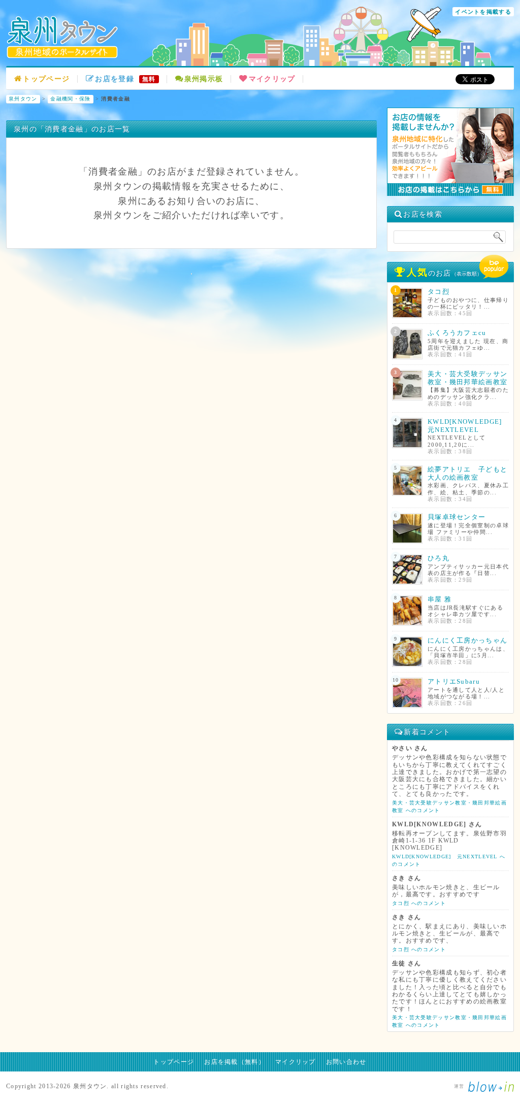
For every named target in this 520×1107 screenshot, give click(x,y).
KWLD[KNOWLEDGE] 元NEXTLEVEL (468, 425)
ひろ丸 (438, 558)
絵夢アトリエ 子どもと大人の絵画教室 (467, 473)
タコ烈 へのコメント (419, 903)
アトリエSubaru (454, 681)
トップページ (46, 79)
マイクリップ (272, 79)
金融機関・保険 (70, 99)
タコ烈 (438, 291)
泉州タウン (23, 99)
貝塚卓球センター (456, 517)
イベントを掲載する (483, 12)
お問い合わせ (346, 1061)
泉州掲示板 (203, 79)
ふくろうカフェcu (457, 333)
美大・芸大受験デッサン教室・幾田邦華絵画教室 (467, 378)
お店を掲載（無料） (234, 1061)
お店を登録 (125, 79)
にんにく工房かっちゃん (467, 640)
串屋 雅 (439, 599)
